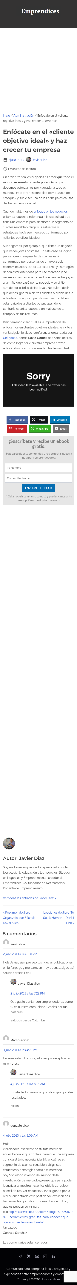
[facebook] (20, 1257)
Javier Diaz (39, 160)
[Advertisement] (38, 68)
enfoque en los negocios (51, 211)
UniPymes (10, 338)
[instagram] (45, 1257)
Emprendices (51, 1279)
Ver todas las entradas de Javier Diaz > (29, 898)
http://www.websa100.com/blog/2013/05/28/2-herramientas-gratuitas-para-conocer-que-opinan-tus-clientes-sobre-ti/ (38, 1217)
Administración (23, 115)
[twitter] (29, 1257)
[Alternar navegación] (38, 23)
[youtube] (37, 1257)
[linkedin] (53, 1257)
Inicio (6, 115)
